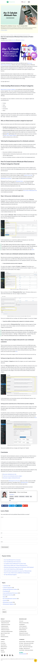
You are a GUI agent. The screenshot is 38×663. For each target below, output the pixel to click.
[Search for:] (19, 609)
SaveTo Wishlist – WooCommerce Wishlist (26, 650)
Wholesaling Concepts (7, 602)
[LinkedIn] (10, 500)
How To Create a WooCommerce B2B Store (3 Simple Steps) (17, 572)
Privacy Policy (3, 643)
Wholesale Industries (22, 629)
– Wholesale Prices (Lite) (5, 622)
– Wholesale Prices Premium (5, 624)
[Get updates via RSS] (12, 655)
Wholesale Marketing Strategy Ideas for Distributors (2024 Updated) (19, 567)
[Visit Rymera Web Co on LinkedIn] (10, 655)
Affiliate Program (3, 648)
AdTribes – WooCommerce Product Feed (25, 646)
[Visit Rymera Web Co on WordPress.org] (7, 655)
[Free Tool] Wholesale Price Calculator (12, 559)
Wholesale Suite (19, 181)
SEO (8, 133)
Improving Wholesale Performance (10, 593)
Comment (2, 517)
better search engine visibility (10, 135)
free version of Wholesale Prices (30, 190)
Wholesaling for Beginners (8, 604)
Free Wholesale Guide (22, 631)
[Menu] (29, 2)
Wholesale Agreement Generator (24, 634)
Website (2, 541)
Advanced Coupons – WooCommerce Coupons (26, 641)
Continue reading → (4, 30)
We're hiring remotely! (23, 653)
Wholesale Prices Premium (14, 480)
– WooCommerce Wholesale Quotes (7, 631)
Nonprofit (2, 650)
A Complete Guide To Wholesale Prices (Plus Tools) (15, 563)
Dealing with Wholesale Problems (10, 589)
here (33, 249)
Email (1, 537)
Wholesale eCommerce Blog (23, 622)
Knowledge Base (22, 624)
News (4, 596)
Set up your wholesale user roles (9, 474)
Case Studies (5, 585)
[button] (4, 506)
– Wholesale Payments (4, 626)
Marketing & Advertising (8, 594)
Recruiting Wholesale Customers (10, 598)
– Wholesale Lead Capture (5, 629)
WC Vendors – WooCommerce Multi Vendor (26, 643)
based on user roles (28, 175)
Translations (3, 651)
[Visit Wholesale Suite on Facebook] (2, 655)
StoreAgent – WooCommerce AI (24, 648)
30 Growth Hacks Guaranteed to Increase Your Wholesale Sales (17, 571)
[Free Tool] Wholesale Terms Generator (12, 561)
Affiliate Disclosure (4, 646)
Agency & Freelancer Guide (5, 633)
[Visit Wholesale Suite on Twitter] (4, 655)
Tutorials (5, 600)
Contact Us (2, 641)
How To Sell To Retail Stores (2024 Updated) (13, 569)
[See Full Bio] (14, 494)
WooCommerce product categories (8, 89)
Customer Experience (7, 587)
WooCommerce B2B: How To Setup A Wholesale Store (15, 565)
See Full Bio (11, 494)
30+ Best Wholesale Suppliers (10, 574)
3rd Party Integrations (23, 626)
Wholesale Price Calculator (23, 633)
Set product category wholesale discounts (11, 477)
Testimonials (3, 634)
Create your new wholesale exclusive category (12, 476)
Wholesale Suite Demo (4, 636)
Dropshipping (6, 591)
